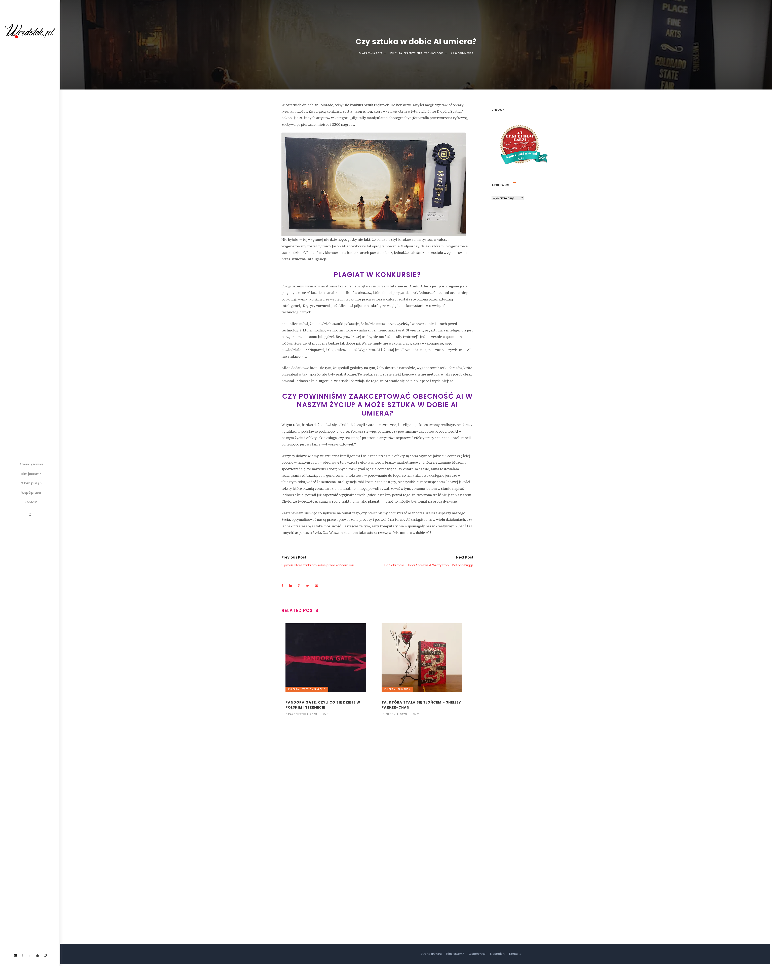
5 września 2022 (371, 53)
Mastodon (497, 954)
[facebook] (23, 955)
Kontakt (31, 502)
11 (328, 714)
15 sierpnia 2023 (394, 714)
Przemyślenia (413, 53)
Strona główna (31, 464)
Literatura (403, 689)
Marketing (318, 689)
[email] (15, 955)
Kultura (396, 53)
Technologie (433, 53)
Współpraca (31, 493)
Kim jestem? (31, 474)
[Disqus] (377, 777)
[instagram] (45, 955)
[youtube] (37, 955)
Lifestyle (305, 689)
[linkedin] (30, 955)
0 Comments (464, 53)
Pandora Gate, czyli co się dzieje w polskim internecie (322, 705)
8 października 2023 (301, 714)
